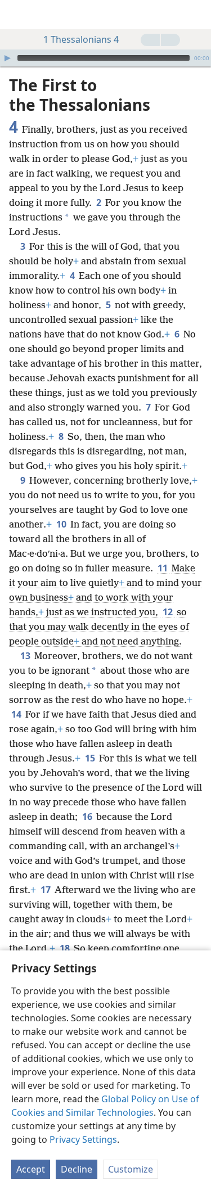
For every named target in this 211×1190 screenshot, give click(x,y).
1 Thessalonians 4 (81, 39)
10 (62, 524)
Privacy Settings (83, 1139)
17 (46, 890)
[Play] (7, 57)
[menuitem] (17, 14)
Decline (76, 1169)
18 (65, 948)
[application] (105, 57)
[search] (197, 15)
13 (26, 656)
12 (168, 612)
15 (91, 758)
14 (17, 714)
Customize (130, 1169)
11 (163, 568)
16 (88, 816)
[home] (17, 14)
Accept (30, 1169)
